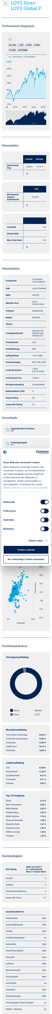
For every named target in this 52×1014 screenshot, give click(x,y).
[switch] (44, 511)
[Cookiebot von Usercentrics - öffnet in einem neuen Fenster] (37, 452)
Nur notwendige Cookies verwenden (26, 559)
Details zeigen (36, 540)
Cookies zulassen (26, 549)
